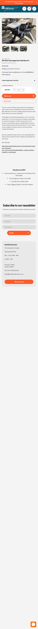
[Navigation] (34, 9)
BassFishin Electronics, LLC (9, 63)
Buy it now (7, 101)
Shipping (4, 69)
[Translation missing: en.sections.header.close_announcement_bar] (37, 2)
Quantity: (7, 90)
